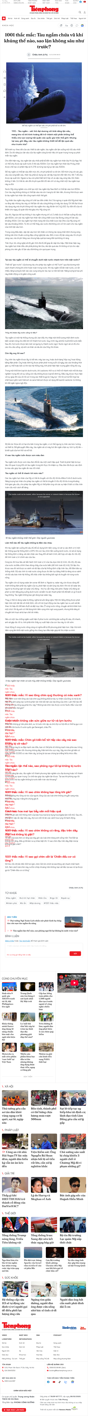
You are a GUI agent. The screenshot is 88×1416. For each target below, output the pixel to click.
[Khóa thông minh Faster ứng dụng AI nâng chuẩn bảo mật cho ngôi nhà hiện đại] (9, 1016)
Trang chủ (4, 18)
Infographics (25, 1339)
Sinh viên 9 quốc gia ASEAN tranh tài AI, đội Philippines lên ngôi (8, 1000)
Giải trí (9, 1173)
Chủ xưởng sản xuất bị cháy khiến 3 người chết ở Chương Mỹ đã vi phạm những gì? (72, 1159)
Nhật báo (23, 1335)
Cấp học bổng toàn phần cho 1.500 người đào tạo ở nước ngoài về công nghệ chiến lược (46, 1001)
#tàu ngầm (11, 898)
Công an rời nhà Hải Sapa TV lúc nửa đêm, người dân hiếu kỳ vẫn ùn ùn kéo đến (15, 1159)
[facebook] (80, 2)
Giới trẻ (57, 18)
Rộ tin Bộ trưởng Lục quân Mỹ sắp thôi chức (70, 1238)
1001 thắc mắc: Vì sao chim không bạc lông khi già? (38, 792)
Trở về (4, 97)
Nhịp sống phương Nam (62, 1359)
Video (4, 1335)
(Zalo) (63, 1368)
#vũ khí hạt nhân (27, 898)
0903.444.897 (9, 1381)
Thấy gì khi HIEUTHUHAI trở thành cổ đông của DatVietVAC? (13, 1201)
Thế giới (49, 18)
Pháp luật (65, 18)
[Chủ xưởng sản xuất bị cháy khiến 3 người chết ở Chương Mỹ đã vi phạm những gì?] (73, 1141)
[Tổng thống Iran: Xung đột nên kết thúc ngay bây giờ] (44, 1225)
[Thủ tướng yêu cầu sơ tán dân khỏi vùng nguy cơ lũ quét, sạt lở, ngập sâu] (15, 1098)
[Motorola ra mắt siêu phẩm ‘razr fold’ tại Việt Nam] (9, 1047)
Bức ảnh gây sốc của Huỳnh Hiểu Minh (72, 1197)
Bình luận (4, 91)
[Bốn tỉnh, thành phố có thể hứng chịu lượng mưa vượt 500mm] (44, 1098)
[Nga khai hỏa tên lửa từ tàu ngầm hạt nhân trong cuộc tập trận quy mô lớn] (11, 1252)
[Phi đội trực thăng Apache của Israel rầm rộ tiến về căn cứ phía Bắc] (33, 1252)
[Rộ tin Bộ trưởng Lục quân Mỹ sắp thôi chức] (73, 1225)
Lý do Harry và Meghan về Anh (41, 1197)
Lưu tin (4, 84)
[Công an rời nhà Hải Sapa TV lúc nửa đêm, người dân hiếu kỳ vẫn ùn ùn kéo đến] (15, 1141)
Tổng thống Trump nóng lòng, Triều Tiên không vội (14, 1238)
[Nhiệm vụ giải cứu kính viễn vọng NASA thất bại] (46, 1047)
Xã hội (10, 18)
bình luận (77, 25)
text (66, 25)
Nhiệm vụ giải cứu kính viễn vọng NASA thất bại (45, 1058)
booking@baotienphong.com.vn (60, 1370)
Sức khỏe (41, 18)
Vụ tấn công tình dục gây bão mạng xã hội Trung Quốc (77, 1263)
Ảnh (38, 1335)
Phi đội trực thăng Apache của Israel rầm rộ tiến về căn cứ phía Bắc (32, 1264)
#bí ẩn (23, 903)
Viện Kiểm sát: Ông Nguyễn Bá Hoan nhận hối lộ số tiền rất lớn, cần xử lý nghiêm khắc (43, 1159)
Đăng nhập (9, 941)
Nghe (4, 71)
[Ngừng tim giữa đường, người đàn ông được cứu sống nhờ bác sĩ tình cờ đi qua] (44, 1289)
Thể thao (73, 18)
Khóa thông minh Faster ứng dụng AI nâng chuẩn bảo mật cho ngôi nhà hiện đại (8, 1031)
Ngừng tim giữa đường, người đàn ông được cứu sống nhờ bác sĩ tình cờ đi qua (43, 1307)
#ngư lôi (54, 898)
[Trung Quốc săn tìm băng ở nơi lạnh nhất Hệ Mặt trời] (27, 986)
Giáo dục (5, 1355)
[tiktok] (60, 1382)
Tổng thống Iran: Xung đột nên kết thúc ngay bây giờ (42, 1238)
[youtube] (84, 2)
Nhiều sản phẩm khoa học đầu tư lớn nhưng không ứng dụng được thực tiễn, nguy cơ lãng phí (27, 1062)
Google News (82, 25)
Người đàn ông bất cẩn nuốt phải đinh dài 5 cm (72, 1303)
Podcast (58, 1335)
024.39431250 (9, 1370)
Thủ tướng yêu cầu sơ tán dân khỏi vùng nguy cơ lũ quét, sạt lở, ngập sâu (14, 1116)
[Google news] (74, 1382)
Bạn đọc (57, 1355)
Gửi (75, 954)
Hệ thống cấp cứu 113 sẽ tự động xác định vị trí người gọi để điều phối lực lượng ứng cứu (14, 1307)
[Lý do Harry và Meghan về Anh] (44, 1185)
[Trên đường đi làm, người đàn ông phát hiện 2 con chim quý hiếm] (46, 1016)
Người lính (82, 18)
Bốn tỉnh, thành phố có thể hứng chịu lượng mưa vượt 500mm (43, 1114)
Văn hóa (39, 1351)
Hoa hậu (39, 1355)
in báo (71, 25)
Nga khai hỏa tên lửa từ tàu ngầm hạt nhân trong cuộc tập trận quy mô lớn (10, 1265)
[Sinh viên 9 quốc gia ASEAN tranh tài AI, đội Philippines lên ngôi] (9, 986)
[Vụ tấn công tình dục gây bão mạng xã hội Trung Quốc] (77, 1252)
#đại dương (35, 903)
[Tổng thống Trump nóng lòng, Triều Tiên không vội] (15, 1225)
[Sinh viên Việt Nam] (69, 1328)
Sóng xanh (25, 18)
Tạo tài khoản (24, 941)
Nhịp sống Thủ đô (42, 1359)
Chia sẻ (4, 78)
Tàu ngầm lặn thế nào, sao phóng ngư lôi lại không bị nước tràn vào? (45, 930)
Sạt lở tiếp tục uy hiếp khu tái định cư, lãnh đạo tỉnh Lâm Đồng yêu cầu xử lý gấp (73, 1116)
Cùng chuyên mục (15, 978)
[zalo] (67, 1382)
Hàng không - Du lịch (9, 1359)
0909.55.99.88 (55, 1368)
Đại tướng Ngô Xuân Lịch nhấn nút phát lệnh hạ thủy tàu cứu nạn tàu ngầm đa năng (34, 922)
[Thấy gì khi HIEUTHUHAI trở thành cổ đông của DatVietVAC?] (15, 1185)
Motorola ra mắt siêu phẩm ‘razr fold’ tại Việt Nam (9, 1058)
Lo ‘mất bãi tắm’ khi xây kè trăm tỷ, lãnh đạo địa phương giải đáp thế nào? (27, 1030)
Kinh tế (16, 18)
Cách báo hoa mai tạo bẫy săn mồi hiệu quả (33, 811)
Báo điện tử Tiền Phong (44, 9)
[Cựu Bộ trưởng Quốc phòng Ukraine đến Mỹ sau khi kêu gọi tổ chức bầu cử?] (55, 1252)
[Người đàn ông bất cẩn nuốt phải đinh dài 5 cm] (73, 1289)
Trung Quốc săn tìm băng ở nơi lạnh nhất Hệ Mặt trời (27, 997)
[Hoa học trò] (83, 1328)
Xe (20, 1351)
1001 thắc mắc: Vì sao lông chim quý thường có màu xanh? (43, 695)
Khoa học (8, 25)
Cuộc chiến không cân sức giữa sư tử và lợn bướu (38, 720)
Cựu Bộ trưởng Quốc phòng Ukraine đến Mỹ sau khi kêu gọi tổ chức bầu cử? (54, 1265)
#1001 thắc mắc (51, 903)
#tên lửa (42, 898)
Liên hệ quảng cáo (55, 1364)
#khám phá (11, 903)
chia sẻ (61, 25)
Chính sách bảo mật (23, 1391)
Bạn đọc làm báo (15, 1410)
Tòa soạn (6, 1364)
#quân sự (65, 898)
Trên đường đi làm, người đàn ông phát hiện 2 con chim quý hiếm (46, 1029)
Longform (6, 1339)
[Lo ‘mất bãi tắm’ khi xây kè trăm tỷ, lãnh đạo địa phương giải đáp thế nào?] (27, 1016)
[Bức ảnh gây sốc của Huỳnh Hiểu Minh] (73, 1185)
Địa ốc (33, 18)
